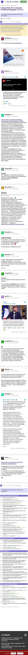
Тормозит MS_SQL (6, 601)
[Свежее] (8, 2)
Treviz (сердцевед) (6, 524)
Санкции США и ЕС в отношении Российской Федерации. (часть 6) (12, 9)
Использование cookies (6, 646)
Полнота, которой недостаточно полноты (11, 545)
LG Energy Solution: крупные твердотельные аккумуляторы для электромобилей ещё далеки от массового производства (15, 578)
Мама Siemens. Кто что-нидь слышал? (10, 596)
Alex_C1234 (8, 187)
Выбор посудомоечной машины (9, 502)
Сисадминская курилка (7, 499)
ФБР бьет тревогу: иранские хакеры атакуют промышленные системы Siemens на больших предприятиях (15, 575)
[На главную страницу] (2, 2)
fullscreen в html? (6, 591)
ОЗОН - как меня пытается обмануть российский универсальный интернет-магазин (12, 530)
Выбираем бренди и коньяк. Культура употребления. (13, 533)
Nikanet (7, 369)
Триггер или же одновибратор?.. (9, 535)
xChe (6, 457)
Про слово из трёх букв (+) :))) (9, 593)
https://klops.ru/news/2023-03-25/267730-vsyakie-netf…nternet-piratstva (12, 463)
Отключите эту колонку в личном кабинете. (10, 606)
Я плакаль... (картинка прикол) (9, 522)
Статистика (6, 644)
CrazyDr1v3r (8, 273)
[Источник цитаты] (18, 178)
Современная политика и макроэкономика (8, 5)
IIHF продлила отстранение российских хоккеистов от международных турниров (12, 120)
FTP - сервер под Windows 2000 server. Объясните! (13, 590)
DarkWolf (7, 114)
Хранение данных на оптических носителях (12, 527)
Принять (13, 653)
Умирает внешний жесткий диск (9, 525)
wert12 (7, 71)
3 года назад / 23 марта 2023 (11, 39)
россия (3, 18)
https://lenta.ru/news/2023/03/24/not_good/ (12, 224)
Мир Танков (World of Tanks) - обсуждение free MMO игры (14, 520)
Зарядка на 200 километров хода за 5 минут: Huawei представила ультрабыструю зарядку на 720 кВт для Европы (15, 572)
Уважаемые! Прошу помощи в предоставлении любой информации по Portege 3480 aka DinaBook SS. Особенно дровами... (14, 599)
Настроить (20, 653)
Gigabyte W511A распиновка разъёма (10, 548)
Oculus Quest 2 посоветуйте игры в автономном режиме (14, 542)
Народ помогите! (6, 586)
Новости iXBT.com (5, 551)
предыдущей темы (16, 43)
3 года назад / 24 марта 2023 (12, 188)
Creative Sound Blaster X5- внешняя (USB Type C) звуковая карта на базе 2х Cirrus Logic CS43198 (14, 516)
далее (19, 21)
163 (12, 21)
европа (9, 18)
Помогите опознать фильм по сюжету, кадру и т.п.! (13, 531)
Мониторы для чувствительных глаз (10, 504)
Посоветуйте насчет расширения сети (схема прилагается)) (15, 587)
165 (16, 21)
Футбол (4, 513)
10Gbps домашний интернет (8, 497)
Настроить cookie (17, 646)
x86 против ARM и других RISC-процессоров (11, 500)
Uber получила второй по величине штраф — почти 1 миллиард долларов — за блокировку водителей (13, 567)
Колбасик (8, 38)
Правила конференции (15, 643)
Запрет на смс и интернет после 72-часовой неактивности (14, 517)
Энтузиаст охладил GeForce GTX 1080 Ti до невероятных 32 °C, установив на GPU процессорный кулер (14, 581)
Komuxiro (8, 232)
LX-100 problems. (6, 594)
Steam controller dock (7, 547)
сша (6, 18)
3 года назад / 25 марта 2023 (11, 459)
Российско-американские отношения (10, 31)
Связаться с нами (5, 643)
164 (14, 21)
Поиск (23, 643)
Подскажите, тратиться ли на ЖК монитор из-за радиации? (15, 603)
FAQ (2, 644)
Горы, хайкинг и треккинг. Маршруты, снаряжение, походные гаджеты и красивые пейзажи (13, 541)
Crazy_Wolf (8, 168)
